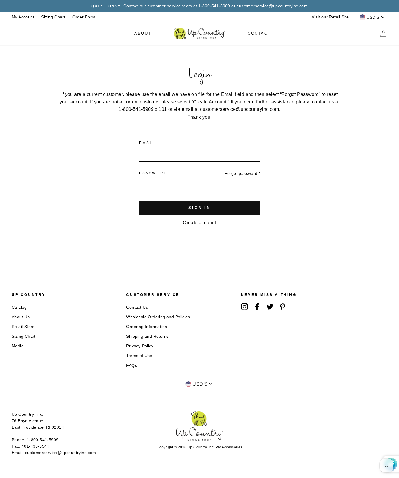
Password (153, 173)
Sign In (199, 208)
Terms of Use (139, 355)
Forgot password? (242, 173)
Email (147, 143)
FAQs (131, 365)
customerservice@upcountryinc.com (239, 109)
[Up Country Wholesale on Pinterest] (282, 306)
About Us (21, 317)
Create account (199, 222)
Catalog (19, 307)
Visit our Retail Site (330, 17)
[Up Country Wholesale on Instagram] (244, 306)
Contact (259, 33)
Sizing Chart (53, 17)
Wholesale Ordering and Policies (158, 317)
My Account (23, 17)
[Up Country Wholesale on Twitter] (269, 306)
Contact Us (137, 307)
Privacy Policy (139, 346)
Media (18, 346)
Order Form (84, 17)
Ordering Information (146, 327)
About (142, 33)
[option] (199, 6)
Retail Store (23, 327)
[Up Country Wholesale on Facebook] (257, 306)
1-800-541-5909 (43, 440)
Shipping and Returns (147, 336)
